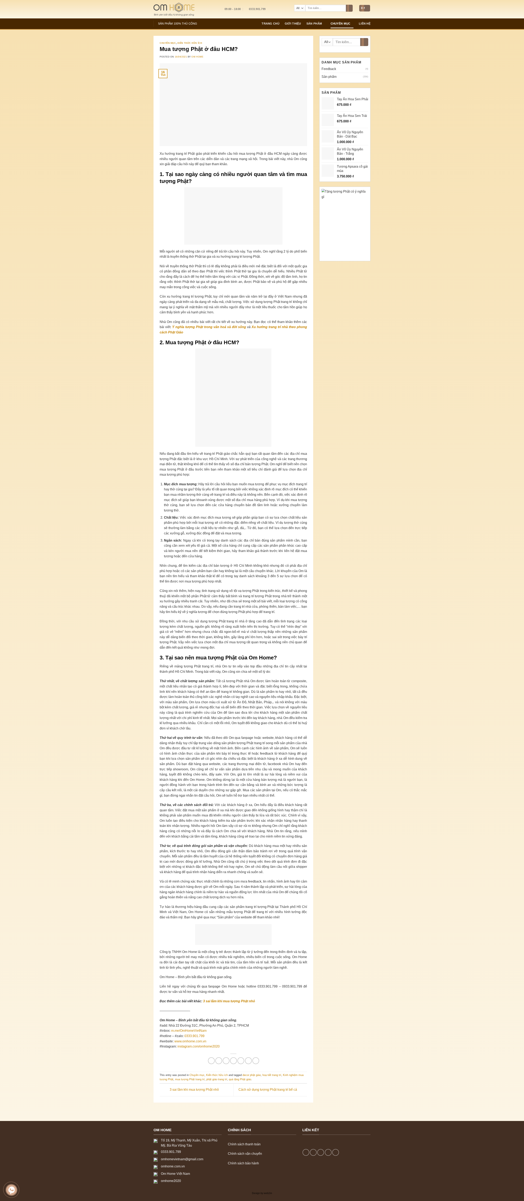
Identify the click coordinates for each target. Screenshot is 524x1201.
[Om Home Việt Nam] (174, 9)
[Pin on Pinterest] (233, 1060)
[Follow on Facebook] (306, 1152)
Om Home (197, 56)
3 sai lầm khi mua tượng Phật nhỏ (229, 1001)
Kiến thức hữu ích (189, 43)
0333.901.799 (194, 1036)
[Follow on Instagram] (313, 1152)
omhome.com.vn (173, 1166)
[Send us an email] (320, 1152)
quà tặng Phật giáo (240, 1079)
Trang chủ (270, 23)
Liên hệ (364, 23)
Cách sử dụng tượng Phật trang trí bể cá (268, 1089)
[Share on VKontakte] (240, 1060)
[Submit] (349, 8)
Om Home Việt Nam (175, 1173)
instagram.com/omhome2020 (198, 1046)
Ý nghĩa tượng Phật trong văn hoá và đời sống (209, 327)
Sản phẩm (314, 23)
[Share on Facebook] (211, 1060)
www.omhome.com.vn (190, 1041)
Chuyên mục (340, 23)
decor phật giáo (252, 1075)
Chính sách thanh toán (244, 1144)
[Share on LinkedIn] (248, 1060)
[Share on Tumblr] (255, 1060)
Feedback (329, 69)
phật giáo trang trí (216, 1079)
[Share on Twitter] (218, 1060)
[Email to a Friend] (226, 1060)
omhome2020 (171, 1181)
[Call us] (328, 1152)
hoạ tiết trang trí (271, 1075)
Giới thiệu (293, 23)
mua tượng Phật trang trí (190, 1079)
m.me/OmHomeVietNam (189, 1030)
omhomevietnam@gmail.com (182, 1159)
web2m (268, 1193)
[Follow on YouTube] (335, 1152)
